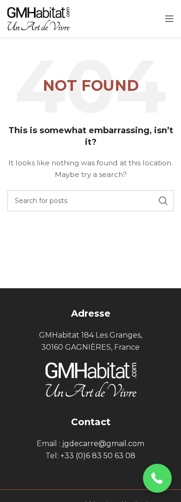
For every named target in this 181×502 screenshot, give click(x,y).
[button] (157, 478)
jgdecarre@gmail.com (103, 443)
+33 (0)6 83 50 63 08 (98, 455)
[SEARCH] (163, 200)
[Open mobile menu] (169, 18)
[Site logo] (38, 18)
